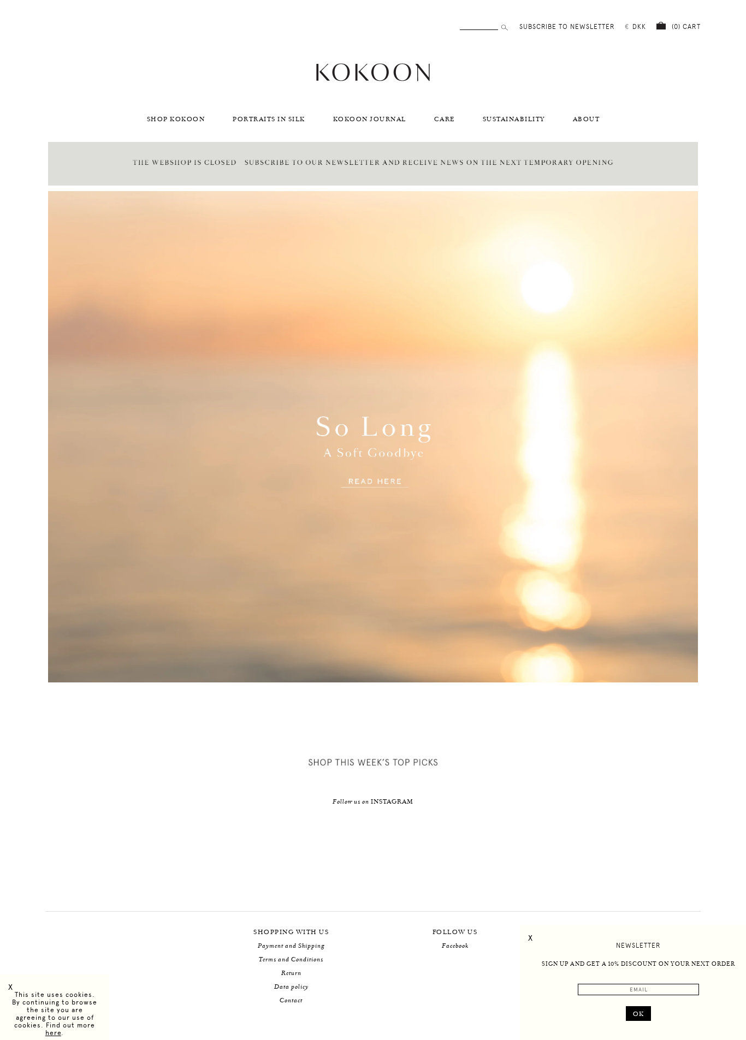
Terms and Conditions (291, 959)
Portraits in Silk (269, 119)
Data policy (291, 987)
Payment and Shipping (291, 946)
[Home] (373, 80)
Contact (291, 1000)
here (53, 1033)
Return (291, 973)
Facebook (455, 946)
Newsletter (638, 945)
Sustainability (514, 119)
